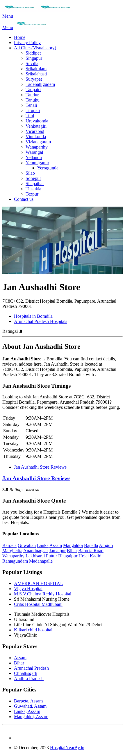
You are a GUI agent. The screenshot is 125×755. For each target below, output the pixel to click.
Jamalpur (57, 550)
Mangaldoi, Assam (31, 716)
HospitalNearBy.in (67, 747)
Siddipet (33, 52)
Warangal (34, 152)
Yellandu (34, 157)
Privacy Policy (27, 42)
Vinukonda (36, 136)
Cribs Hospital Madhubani (38, 604)
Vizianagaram (38, 141)
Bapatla (91, 545)
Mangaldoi (73, 545)
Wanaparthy (37, 147)
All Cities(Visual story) (35, 47)
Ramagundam (15, 561)
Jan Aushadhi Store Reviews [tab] (40, 467)
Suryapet (34, 79)
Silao (30, 173)
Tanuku (33, 99)
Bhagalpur (67, 555)
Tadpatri (33, 89)
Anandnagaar (35, 550)
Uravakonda (37, 120)
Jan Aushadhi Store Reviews (36, 478)
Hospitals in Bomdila (33, 316)
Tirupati (33, 110)
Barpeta (9, 545)
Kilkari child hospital (33, 629)
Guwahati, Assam (30, 706)
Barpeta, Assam (28, 700)
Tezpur (32, 194)
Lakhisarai (35, 555)
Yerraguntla (47, 167)
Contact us (23, 199)
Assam (55, 545)
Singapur (34, 58)
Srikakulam (36, 68)
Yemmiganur (37, 162)
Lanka (43, 545)
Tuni (30, 115)
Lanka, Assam (27, 711)
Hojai (83, 555)
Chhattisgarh (25, 673)
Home (19, 37)
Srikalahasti (36, 73)
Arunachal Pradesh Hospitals (40, 321)
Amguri (106, 545)
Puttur (51, 555)
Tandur (32, 94)
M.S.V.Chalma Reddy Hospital (42, 593)
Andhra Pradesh (29, 678)
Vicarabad (35, 131)
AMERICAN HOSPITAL (38, 583)
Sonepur (33, 178)
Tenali (31, 105)
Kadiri (95, 555)
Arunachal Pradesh (31, 668)
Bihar (72, 550)
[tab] (62, 478)
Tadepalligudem (40, 84)
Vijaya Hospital (28, 588)
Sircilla (32, 63)
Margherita (12, 550)
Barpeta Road (90, 550)
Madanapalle (41, 561)
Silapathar (35, 183)
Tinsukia (33, 188)
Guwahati (27, 545)
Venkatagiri (36, 126)
